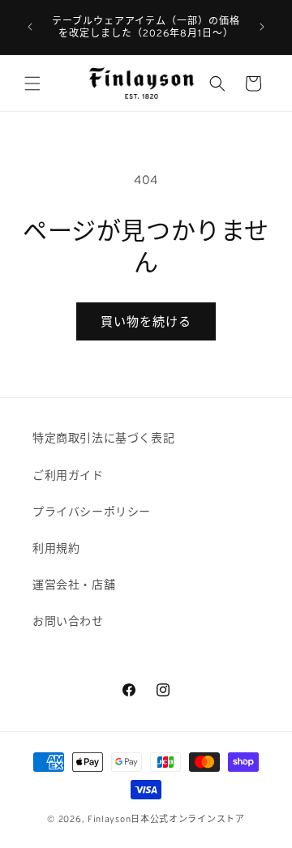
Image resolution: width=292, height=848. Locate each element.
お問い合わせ (68, 621)
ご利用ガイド (68, 475)
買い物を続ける (146, 321)
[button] (32, 83)
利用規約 (55, 548)
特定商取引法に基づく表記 (103, 437)
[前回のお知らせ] (30, 27)
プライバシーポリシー (91, 511)
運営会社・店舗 (73, 584)
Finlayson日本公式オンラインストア (166, 819)
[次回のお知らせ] (262, 27)
